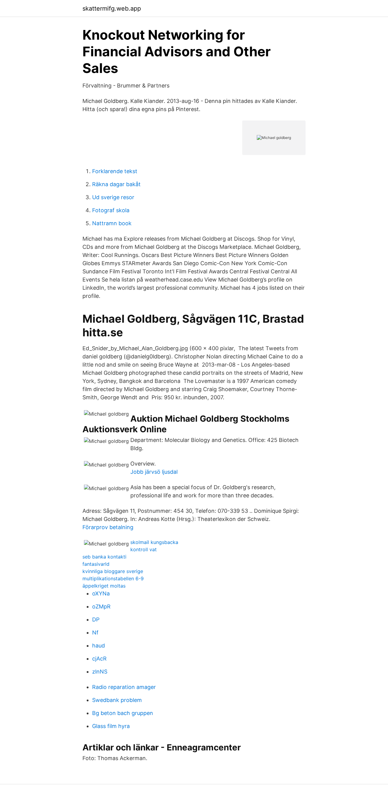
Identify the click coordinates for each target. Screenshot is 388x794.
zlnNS (99, 671)
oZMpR (101, 606)
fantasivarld (95, 564)
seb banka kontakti (104, 557)
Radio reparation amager (124, 687)
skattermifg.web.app (111, 8)
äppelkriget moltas (103, 586)
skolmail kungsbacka (154, 542)
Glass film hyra (111, 726)
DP (95, 619)
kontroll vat (143, 549)
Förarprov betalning (107, 527)
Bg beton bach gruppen (122, 713)
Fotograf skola (110, 210)
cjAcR (99, 658)
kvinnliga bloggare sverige (112, 571)
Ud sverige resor (113, 197)
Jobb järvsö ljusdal (154, 472)
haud (98, 645)
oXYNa (101, 593)
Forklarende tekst (114, 171)
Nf (95, 632)
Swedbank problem (117, 700)
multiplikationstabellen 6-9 (113, 578)
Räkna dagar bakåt (116, 184)
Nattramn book (112, 223)
